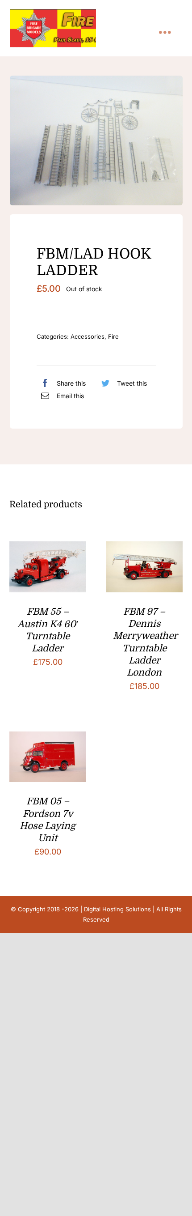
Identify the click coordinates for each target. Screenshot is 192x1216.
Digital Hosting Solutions (117, 909)
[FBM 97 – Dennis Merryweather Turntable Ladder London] (144, 548)
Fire (113, 336)
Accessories (87, 336)
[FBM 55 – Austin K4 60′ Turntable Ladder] (47, 548)
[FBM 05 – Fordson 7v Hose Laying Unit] (47, 738)
